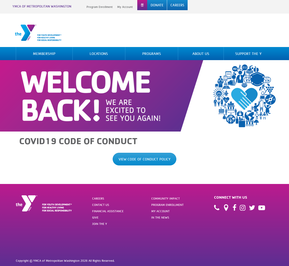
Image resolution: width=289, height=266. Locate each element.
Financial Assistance (108, 211)
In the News (160, 217)
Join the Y (99, 224)
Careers (98, 198)
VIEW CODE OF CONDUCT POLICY (144, 159)
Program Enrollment (99, 7)
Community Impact (165, 198)
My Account (125, 7)
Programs (151, 53)
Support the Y (248, 53)
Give (95, 217)
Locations (99, 53)
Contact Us (100, 205)
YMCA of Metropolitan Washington (41, 6)
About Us (200, 53)
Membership (44, 53)
